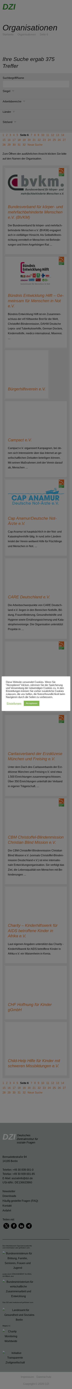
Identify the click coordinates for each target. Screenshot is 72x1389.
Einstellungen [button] (14, 703)
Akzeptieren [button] (31, 703)
